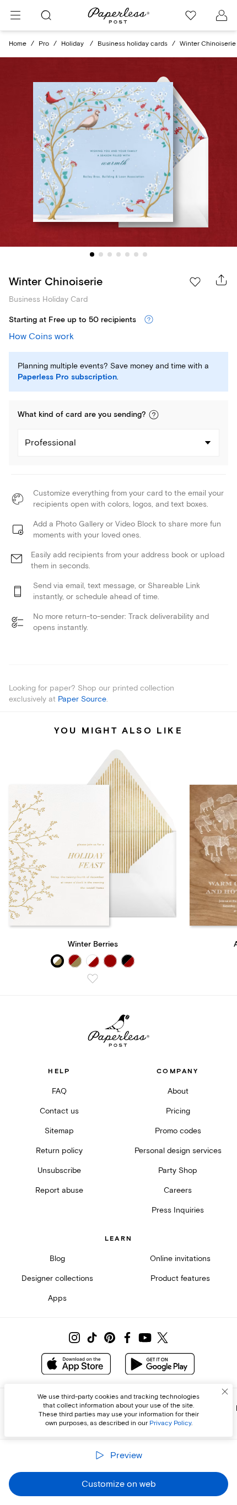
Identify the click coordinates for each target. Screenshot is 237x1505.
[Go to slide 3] (109, 254)
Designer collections (57, 1278)
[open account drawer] (221, 15)
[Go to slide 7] (145, 254)
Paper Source (82, 699)
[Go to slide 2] (101, 254)
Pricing (178, 1111)
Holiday (73, 44)
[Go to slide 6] (136, 254)
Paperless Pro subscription (67, 377)
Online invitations (180, 1258)
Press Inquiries (178, 1210)
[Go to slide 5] (127, 254)
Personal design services (178, 1150)
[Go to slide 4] (118, 254)
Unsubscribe (59, 1170)
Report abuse (59, 1190)
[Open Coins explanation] (149, 319)
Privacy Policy (170, 1423)
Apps (57, 1298)
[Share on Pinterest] (109, 1337)
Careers (178, 1190)
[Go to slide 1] (92, 254)
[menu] (15, 15)
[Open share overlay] (221, 279)
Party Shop (177, 1170)
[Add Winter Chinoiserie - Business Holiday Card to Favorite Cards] (195, 282)
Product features (180, 1278)
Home (17, 44)
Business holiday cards (133, 44)
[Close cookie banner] (224, 1391)
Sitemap (59, 1130)
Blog (57, 1258)
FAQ (59, 1091)
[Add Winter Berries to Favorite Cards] (92, 978)
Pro (44, 44)
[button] (153, 414)
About (178, 1091)
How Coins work (41, 336)
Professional (50, 442)
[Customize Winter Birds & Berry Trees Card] (118, 152)
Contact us (59, 1111)
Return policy (59, 1150)
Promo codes (178, 1130)
